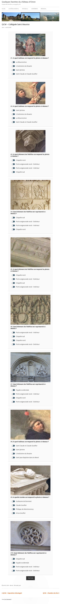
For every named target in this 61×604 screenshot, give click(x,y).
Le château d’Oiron (13, 8)
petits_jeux (18, 585)
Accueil (3, 8)
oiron (3, 27)
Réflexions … (44, 8)
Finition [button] (30, 578)
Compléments (34, 8)
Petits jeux (24, 8)
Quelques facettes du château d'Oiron (19, 1)
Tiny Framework (7, 599)
